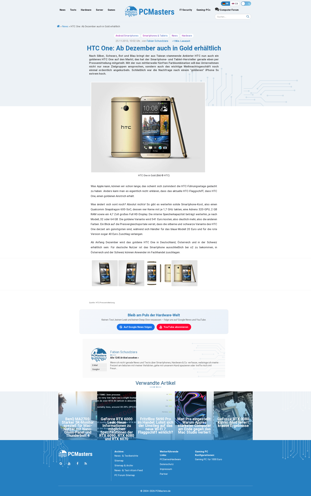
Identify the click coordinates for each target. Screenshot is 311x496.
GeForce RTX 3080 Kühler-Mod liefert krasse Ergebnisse (233, 422)
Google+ (96, 369)
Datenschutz (167, 464)
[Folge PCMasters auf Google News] (60, 463)
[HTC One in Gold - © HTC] (105, 273)
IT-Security (185, 10)
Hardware (86, 10)
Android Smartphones (127, 35)
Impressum (166, 469)
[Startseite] (58, 26)
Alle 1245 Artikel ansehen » (124, 357)
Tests (73, 10)
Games (111, 10)
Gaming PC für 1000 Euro (208, 459)
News (62, 10)
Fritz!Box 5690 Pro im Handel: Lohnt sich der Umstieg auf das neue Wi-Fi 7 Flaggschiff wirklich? (155, 426)
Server (99, 10)
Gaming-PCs (203, 10)
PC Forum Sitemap (125, 475)
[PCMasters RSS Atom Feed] (85, 463)
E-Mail (95, 365)
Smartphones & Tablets (155, 35)
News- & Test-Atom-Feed (129, 470)
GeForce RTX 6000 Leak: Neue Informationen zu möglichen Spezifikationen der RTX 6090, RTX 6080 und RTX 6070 (116, 429)
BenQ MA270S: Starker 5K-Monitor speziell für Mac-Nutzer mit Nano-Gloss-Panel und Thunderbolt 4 (78, 427)
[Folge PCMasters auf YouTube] (69, 463)
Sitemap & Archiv (124, 465)
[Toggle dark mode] (246, 3)
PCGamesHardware (170, 459)
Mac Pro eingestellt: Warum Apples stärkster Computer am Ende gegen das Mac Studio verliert (194, 426)
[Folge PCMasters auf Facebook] (77, 463)
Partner (164, 473)
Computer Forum (229, 10)
